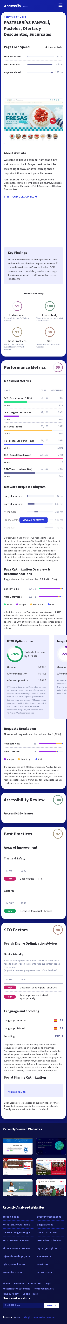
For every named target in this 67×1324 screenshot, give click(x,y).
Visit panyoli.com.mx (19, 196)
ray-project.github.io (49, 1248)
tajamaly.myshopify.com (17, 1256)
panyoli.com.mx (15, 17)
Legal (48, 1283)
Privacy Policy (11, 1293)
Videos (6, 1283)
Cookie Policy (30, 1293)
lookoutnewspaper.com (16, 1240)
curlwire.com (44, 1272)
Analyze (51, 1305)
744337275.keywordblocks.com (18, 1224)
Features (19, 1283)
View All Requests (33, 520)
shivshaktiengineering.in (17, 1232)
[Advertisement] (33, 88)
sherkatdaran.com (47, 1232)
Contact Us (34, 1283)
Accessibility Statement (16, 1288)
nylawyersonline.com (15, 1264)
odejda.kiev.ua (45, 1224)
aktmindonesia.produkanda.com (18, 1248)
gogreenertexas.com (49, 1216)
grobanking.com (12, 1272)
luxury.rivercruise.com (49, 1240)
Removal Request (44, 1288)
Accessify (15, 6)
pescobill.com (11, 1216)
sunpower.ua (44, 1256)
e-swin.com (43, 1264)
